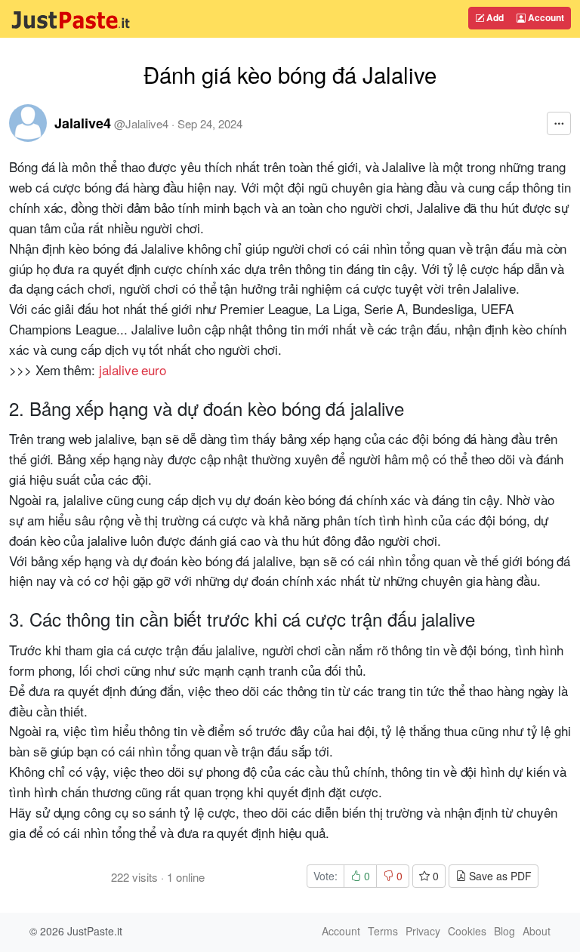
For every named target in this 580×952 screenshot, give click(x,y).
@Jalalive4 (141, 123)
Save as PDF (499, 875)
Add (494, 17)
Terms (383, 930)
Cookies (467, 930)
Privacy (423, 930)
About (537, 930)
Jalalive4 (82, 123)
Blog (504, 930)
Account (545, 17)
